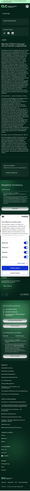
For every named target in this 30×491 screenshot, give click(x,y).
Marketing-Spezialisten (8, 413)
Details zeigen (21, 263)
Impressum (3, 482)
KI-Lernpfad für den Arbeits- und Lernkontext (11, 410)
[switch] (26, 247)
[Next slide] (6, 294)
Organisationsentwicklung (9, 377)
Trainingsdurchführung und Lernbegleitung (14, 391)
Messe (3, 441)
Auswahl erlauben (15, 273)
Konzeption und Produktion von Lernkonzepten (10, 387)
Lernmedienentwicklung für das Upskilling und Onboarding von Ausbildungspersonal (14, 406)
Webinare (4, 438)
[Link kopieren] (4, 33)
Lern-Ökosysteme (6, 380)
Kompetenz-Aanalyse (7, 371)
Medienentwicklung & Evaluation (11, 427)
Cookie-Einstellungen (23, 482)
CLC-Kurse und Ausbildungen (10, 394)
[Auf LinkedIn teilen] (13, 33)
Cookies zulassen (15, 268)
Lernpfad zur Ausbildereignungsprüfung (13, 402)
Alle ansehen (24, 294)
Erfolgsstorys (5, 463)
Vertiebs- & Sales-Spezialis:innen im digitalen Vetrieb (13, 421)
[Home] (6, 478)
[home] (9, 6)
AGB (16, 192)
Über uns (4, 449)
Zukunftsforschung (7, 368)
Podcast (3, 470)
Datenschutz (10, 482)
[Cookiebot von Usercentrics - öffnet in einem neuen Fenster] (21, 217)
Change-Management (7, 383)
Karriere (3, 452)
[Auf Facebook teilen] (8, 33)
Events (3, 435)
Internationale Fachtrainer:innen (11, 417)
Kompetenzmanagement (8, 374)
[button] (27, 6)
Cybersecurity (5, 424)
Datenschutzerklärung (8, 194)
